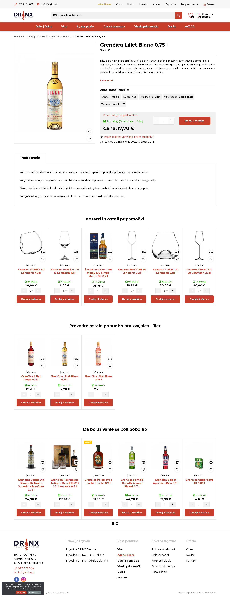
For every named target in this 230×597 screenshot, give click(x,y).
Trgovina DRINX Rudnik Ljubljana (87, 560)
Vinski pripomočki (146, 26)
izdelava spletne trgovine (190, 592)
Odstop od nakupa (163, 566)
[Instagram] (23, 579)
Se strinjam (21, 593)
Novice (130, 4)
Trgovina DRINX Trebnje (81, 549)
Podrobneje (30, 158)
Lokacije (143, 4)
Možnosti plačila (161, 560)
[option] (54, 92)
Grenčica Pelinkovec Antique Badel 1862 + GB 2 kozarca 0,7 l (64, 483)
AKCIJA (189, 26)
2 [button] (117, 523)
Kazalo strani (159, 571)
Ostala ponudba (114, 26)
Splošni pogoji (160, 555)
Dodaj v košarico (194, 120)
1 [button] (113, 523)
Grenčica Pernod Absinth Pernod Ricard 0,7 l (132, 483)
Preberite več (106, 80)
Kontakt (157, 4)
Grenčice (67, 36)
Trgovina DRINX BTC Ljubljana (85, 555)
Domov (18, 36)
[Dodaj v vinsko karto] (89, 138)
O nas (119, 4)
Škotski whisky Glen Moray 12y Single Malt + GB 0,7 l (98, 273)
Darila (172, 26)
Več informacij (34, 593)
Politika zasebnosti (163, 549)
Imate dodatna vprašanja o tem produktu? (129, 137)
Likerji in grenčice (50, 36)
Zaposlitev (171, 4)
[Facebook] (16, 579)
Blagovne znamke (190, 4)
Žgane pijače (85, 26)
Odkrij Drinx (44, 26)
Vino (64, 26)
